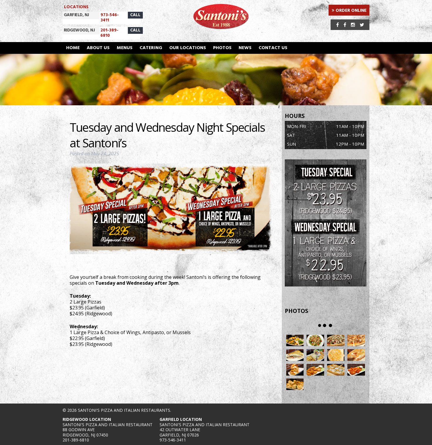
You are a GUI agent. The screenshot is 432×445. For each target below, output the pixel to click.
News (245, 48)
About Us (98, 48)
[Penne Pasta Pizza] (336, 355)
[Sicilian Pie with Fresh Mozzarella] (336, 370)
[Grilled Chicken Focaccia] (295, 355)
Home (73, 48)
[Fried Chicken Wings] (315, 370)
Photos (222, 48)
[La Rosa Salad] (315, 340)
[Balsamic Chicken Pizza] (336, 340)
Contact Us (273, 48)
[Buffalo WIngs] (356, 370)
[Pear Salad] (295, 340)
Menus (125, 48)
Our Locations (187, 48)
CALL (135, 15)
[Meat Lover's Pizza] (356, 340)
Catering (151, 48)
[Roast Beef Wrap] (315, 355)
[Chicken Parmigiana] (295, 370)
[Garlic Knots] (295, 384)
